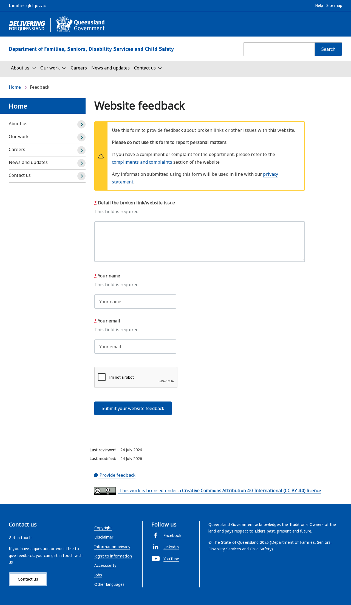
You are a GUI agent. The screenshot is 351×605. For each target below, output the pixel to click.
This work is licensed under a (219, 490)
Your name (107, 276)
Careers (79, 68)
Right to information (113, 556)
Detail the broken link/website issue (134, 203)
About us (18, 124)
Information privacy (112, 546)
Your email (107, 321)
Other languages (109, 584)
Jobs (98, 575)
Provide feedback (116, 475)
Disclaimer (103, 537)
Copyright (103, 527)
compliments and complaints (142, 162)
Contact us (20, 175)
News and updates (110, 68)
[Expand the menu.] (81, 124)
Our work (19, 136)
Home (15, 87)
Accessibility (105, 565)
